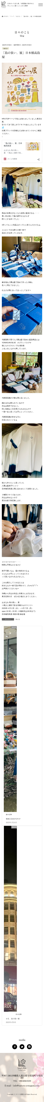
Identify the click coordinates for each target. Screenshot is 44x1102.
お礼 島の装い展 (13, 1019)
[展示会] (10, 719)
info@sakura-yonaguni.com (26, 1085)
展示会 (6, 48)
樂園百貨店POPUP (13, 819)
